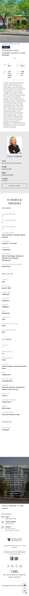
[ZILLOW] (20, 566)
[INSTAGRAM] (8, 566)
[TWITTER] (16, 566)
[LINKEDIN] (12, 566)
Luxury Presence (15, 577)
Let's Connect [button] (14, 493)
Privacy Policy (22, 585)
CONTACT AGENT (14, 186)
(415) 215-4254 (7, 169)
